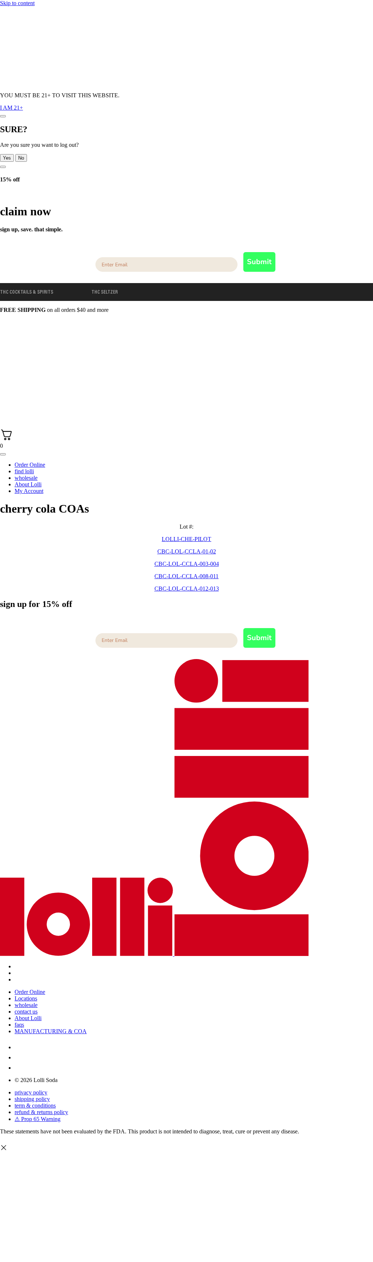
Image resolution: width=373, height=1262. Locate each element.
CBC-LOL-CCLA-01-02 (186, 551)
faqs (19, 1025)
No (21, 158)
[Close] (3, 116)
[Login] (5, 413)
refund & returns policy (41, 1112)
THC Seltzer (104, 292)
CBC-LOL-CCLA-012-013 (186, 588)
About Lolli (28, 484)
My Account (29, 491)
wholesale (26, 478)
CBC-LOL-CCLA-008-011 (186, 576)
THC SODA (72, 292)
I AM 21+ (11, 108)
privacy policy (31, 1092)
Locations (26, 998)
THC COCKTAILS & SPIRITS (26, 292)
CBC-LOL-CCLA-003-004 (186, 564)
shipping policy (32, 1099)
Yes (7, 158)
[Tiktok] (19, 1068)
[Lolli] (86, 395)
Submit (259, 262)
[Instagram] (19, 1047)
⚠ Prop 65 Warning (37, 1119)
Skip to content (17, 3)
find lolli (24, 471)
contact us (26, 1011)
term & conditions (35, 1105)
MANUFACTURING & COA (51, 1031)
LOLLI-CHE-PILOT (186, 539)
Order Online (30, 465)
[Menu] (3, 454)
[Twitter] (19, 1057)
